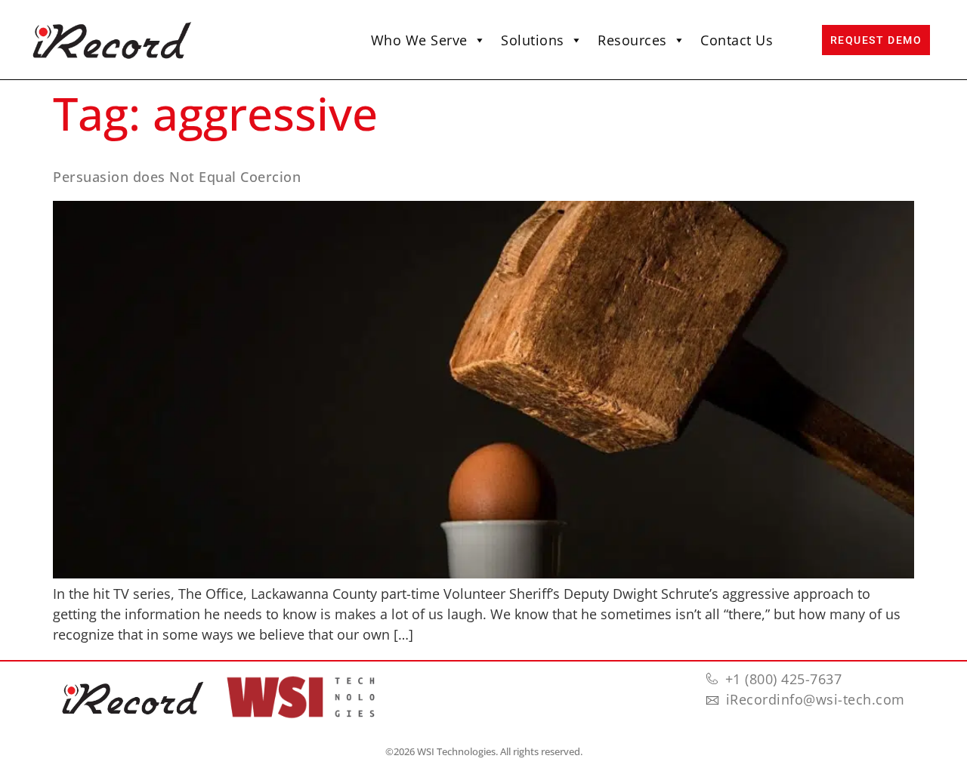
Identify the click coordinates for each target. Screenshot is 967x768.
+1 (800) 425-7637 (783, 679)
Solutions (532, 40)
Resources (632, 40)
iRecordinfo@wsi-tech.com (815, 699)
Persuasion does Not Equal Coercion (177, 177)
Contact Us (736, 40)
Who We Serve (419, 40)
